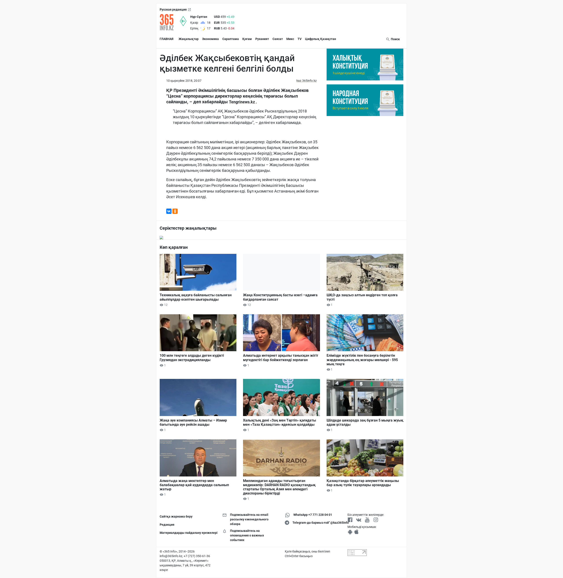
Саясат (277, 39)
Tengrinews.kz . (243, 102)
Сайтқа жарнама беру (176, 516)
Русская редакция (173, 9)
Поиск (395, 39)
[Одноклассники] (175, 211)
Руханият (262, 39)
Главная (166, 39)
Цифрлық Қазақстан (320, 39)
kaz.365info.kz (306, 80)
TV (300, 39)
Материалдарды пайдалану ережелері (188, 532)
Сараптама (230, 39)
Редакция (167, 524)
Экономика (210, 39)
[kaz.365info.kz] (170, 22)
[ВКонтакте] (169, 211)
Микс (290, 39)
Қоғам (247, 39)
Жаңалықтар (189, 39)
